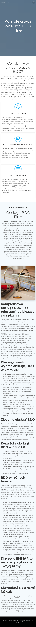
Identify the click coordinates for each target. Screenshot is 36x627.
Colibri (18, 623)
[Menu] (33, 2)
